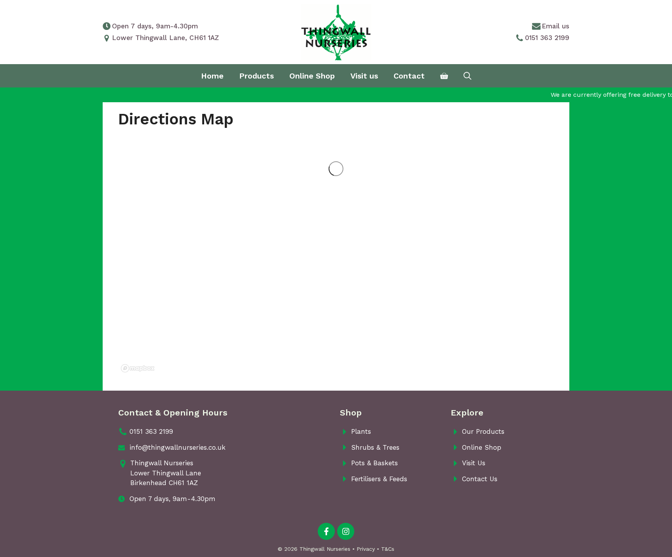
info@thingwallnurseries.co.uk (178, 447)
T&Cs (387, 549)
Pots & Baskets (374, 463)
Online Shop (312, 75)
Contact (409, 75)
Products (256, 75)
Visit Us (473, 463)
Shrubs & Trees (375, 447)
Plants (361, 431)
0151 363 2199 (547, 38)
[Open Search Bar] (467, 75)
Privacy (366, 549)
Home (212, 75)
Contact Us (479, 479)
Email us (555, 26)
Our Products (483, 431)
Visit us (364, 75)
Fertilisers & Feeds (379, 479)
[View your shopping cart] (444, 75)
